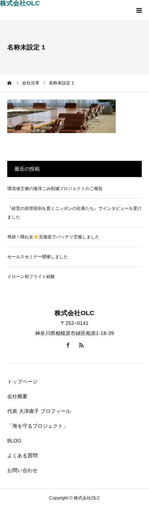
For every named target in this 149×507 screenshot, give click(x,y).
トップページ (22, 381)
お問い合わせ (22, 470)
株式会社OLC (20, 3)
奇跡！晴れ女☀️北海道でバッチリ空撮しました (53, 236)
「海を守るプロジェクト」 (37, 426)
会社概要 (17, 396)
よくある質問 (22, 455)
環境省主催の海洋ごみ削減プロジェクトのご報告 (55, 188)
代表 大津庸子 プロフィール (39, 411)
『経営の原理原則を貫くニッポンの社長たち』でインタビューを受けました (74, 213)
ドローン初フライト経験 (31, 276)
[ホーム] (9, 83)
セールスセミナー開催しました (37, 256)
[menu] (139, 10)
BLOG (14, 441)
